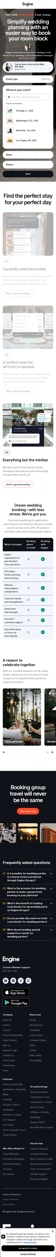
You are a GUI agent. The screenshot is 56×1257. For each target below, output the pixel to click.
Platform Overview (39, 1149)
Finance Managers (12, 1164)
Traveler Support (38, 1174)
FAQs (32, 1045)
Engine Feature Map (13, 1084)
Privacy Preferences (12, 1194)
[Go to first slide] (52, 752)
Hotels (33, 1050)
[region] (28, 1242)
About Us (7, 1020)
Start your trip (28, 811)
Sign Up (6, 1045)
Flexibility (7, 1099)
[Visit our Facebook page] (6, 981)
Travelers (7, 1169)
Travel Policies (10, 1135)
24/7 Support (9, 1120)
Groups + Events (11, 1104)
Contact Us (8, 1055)
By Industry (8, 1174)
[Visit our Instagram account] (28, 981)
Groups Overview (39, 1092)
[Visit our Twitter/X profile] (21, 981)
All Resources (36, 1025)
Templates (35, 1030)
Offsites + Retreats (39, 1112)
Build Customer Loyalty (41, 1159)
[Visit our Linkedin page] (13, 981)
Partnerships (9, 1065)
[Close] (52, 1231)
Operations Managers (13, 1159)
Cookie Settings (28, 1254)
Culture (6, 1025)
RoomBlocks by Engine (41, 1127)
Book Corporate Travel (14, 1130)
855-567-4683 (10, 971)
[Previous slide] (4, 752)
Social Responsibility (13, 1035)
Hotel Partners (10, 1040)
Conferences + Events (41, 1102)
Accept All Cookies (28, 1248)
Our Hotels (8, 1125)
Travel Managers (11, 1154)
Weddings (35, 1117)
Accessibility (36, 1060)
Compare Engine (38, 1040)
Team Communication (40, 1169)
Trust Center (9, 1060)
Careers (7, 1030)
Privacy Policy (9, 1204)
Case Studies (36, 1035)
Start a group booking (18, 293)
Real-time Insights (39, 1179)
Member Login (10, 1050)
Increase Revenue (39, 1154)
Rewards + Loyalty (12, 1115)
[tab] (8, 752)
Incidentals (8, 1109)
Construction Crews (40, 1097)
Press (5, 1070)
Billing (5, 1094)
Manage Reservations (41, 1164)
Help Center (35, 1055)
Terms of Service (10, 1199)
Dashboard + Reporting (14, 1089)
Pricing (33, 1020)
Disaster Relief (37, 1122)
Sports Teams (37, 1107)
